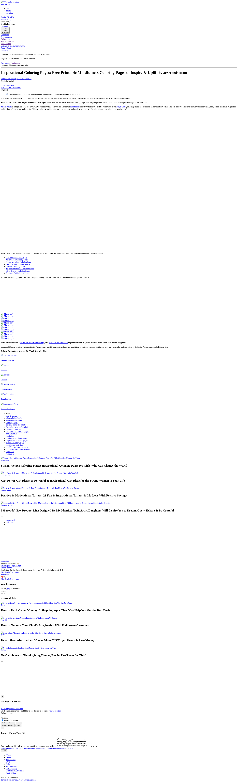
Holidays (4, 650)
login (10, 4)
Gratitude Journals (7, 360)
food (8, 8)
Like (3, 565)
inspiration (10, 436)
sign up (4, 4)
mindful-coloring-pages (15, 443)
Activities (4, 620)
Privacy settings (30, 780)
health (8, 11)
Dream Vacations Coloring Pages (19, 262)
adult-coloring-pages (14, 420)
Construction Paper (8, 409)
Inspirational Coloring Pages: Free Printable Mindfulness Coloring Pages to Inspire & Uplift (37, 748)
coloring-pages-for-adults (16, 425)
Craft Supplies (6, 399)
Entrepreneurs (6, 505)
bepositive (5, 561)
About (8, 755)
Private (15, 720)
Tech (3, 605)
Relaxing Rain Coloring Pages (18, 264)
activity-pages (11, 416)
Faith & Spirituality (24, 79)
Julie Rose (5, 574)
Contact (9, 757)
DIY (3, 635)
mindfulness (75, 107)
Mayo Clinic (121, 107)
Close (19, 723)
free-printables (11, 434)
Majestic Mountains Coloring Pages (20, 269)
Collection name (7, 713)
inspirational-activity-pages (16, 438)
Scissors (4, 370)
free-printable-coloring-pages (17, 431)
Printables (10, 452)
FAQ (8, 762)
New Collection (55, 711)
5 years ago (16, 565)
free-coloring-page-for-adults (17, 427)
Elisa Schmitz (6, 568)
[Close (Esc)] (2, 591)
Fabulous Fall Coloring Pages (17, 273)
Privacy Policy (11, 768)
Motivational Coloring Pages (17, 260)
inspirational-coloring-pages (17, 440)
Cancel (17, 725)
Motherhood (6, 490)
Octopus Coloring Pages (15, 266)
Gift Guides (5, 475)
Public (7, 720)
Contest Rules (11, 773)
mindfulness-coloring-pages (17, 447)
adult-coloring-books (14, 418)
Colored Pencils (6, 389)
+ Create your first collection (12, 709)
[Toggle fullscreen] (4, 591)
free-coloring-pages (13, 429)
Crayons (4, 380)
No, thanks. (15, 63)
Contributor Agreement (15, 771)
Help (8, 764)
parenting (9, 13)
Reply (7, 565)
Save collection (7, 725)
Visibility (4, 718)
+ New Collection (8, 723)
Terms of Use (11, 766)
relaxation (10, 454)
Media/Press (10, 760)
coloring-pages (11, 423)
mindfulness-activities (14, 445)
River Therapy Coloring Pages (18, 271)
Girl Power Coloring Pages (16, 257)
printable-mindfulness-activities (18, 449)
